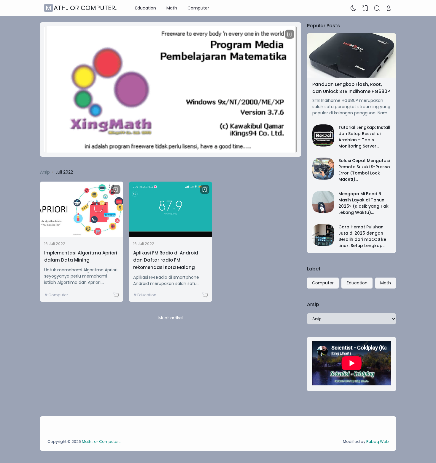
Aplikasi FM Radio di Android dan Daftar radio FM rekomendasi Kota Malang (165, 260)
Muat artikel (170, 318)
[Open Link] (388, 8)
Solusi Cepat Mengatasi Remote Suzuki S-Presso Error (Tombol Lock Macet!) (364, 170)
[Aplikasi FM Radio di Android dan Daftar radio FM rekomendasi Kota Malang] (170, 235)
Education (145, 8)
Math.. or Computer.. (81, 8)
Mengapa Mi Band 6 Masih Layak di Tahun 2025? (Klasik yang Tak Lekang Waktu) (363, 203)
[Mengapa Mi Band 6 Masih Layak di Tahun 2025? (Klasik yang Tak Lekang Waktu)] (323, 211)
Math (171, 8)
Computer (198, 8)
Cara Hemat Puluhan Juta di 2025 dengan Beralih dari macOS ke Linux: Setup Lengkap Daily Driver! (362, 239)
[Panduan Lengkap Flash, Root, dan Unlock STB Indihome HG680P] (351, 76)
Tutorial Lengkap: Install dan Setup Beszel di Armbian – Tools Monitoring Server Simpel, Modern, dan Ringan (364, 142)
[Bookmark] (289, 34)
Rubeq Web (377, 441)
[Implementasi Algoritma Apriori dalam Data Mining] (81, 235)
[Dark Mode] (353, 8)
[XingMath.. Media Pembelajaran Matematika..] (170, 151)
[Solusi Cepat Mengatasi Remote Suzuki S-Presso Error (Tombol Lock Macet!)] (323, 178)
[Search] (377, 8)
